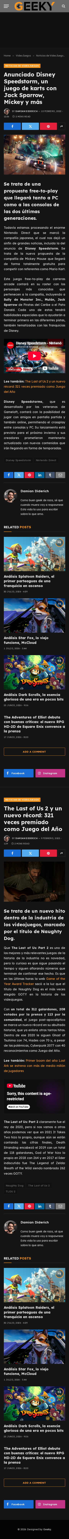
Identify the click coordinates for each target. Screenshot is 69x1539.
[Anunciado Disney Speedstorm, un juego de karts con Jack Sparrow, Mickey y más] (34, 155)
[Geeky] (35, 6)
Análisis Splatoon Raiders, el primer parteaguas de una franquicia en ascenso (29, 581)
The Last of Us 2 (39, 1185)
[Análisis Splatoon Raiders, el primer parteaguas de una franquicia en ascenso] (34, 554)
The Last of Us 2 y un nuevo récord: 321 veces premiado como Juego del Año (34, 386)
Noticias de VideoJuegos (22, 65)
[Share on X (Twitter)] (30, 126)
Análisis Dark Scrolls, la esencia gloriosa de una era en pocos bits (34, 697)
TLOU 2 (10, 1191)
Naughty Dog (14, 1185)
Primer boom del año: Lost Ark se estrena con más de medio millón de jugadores (34, 1066)
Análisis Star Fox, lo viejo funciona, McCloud (26, 640)
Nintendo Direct (46, 460)
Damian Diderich (27, 111)
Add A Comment (34, 751)
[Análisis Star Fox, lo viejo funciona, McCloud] (34, 615)
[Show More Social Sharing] (61, 126)
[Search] (63, 6)
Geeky (47, 1529)
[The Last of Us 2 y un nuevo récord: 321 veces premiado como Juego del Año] (34, 881)
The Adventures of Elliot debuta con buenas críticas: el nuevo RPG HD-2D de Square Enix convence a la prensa (34, 724)
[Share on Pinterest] (48, 126)
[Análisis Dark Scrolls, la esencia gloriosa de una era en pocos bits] (34, 672)
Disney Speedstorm (18, 460)
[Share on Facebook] (12, 126)
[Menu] (6, 6)
